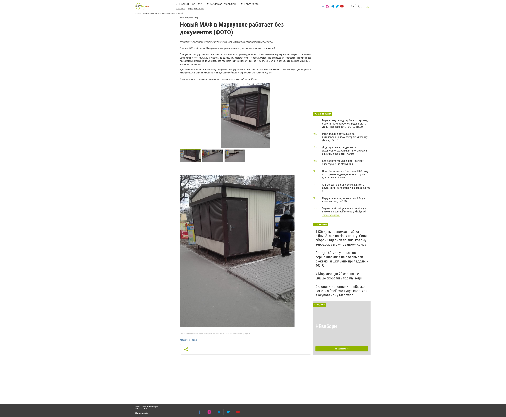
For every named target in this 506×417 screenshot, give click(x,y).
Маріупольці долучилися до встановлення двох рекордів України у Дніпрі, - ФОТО (345, 137)
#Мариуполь (185, 340)
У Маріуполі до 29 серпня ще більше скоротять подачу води (338, 276)
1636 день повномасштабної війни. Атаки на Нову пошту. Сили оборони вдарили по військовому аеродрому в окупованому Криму (341, 238)
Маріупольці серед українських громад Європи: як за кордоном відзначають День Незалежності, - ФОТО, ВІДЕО (345, 123)
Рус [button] (352, 6)
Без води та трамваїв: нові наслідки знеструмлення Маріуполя (343, 162)
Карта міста (251, 4)
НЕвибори (326, 326)
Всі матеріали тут (342, 349)
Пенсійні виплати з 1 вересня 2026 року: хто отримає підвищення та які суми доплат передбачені (345, 174)
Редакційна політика (196, 9)
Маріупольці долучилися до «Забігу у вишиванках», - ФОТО (343, 200)
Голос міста (180, 9)
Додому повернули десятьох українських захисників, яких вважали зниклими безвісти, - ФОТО (344, 150)
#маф (194, 340)
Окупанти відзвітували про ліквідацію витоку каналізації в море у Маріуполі (344, 210)
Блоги (199, 4)
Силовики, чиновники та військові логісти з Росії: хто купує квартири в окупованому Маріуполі (341, 290)
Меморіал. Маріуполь (223, 4)
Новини (184, 4)
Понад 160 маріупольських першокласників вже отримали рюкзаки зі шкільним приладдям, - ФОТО (341, 259)
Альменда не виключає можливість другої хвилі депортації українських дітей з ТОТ (346, 188)
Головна (138, 13)
